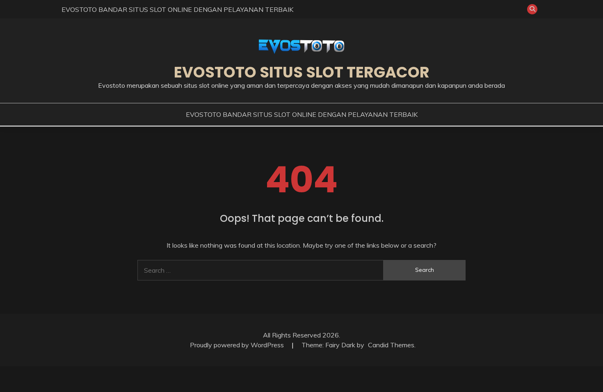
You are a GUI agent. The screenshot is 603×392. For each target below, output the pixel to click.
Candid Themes (391, 345)
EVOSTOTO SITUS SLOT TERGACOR (301, 72)
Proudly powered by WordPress (238, 345)
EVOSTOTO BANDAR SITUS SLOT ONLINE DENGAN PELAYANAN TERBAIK (177, 9)
